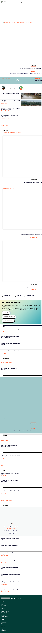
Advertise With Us (4, 612)
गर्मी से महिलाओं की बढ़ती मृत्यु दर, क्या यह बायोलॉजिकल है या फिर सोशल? (10, 575)
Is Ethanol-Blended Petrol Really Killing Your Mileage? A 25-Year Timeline (10, 330)
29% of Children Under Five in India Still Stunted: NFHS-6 (11, 498)
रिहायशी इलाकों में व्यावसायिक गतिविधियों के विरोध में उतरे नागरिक (9, 568)
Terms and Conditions (4, 616)
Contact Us (2, 604)
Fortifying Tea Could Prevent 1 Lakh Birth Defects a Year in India (12, 490)
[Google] (20, 598)
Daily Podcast (3, 631)
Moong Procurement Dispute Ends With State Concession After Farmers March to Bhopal (8, 439)
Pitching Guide (3, 626)
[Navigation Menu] (40, 2)
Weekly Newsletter (4, 622)
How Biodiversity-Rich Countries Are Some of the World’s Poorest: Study (9, 463)
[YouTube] (14, 598)
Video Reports (33, 179)
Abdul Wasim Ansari (5, 110)
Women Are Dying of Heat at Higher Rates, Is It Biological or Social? (9, 369)
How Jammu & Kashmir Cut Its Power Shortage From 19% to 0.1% (10, 474)
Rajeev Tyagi (4, 103)
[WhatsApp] (11, 598)
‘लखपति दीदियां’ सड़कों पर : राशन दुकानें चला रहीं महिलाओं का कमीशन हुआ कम (10, 553)
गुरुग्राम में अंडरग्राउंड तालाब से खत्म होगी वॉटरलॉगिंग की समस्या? (31, 80)
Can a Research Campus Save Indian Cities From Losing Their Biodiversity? (10, 456)
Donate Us (2, 623)
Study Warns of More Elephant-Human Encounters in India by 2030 (10, 351)
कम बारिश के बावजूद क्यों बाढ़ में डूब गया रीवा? (11, 526)
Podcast (24, 78)
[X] (16, 598)
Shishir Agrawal (5, 118)
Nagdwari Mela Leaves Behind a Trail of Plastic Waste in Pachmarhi (10, 101)
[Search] (21, 2)
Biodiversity (33, 65)
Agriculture (33, 423)
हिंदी (11, 523)
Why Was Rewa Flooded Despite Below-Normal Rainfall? (10, 93)
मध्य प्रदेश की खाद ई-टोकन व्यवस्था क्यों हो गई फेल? (33, 287)
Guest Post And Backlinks (5, 611)
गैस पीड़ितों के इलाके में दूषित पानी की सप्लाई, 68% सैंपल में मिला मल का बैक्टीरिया (10, 582)
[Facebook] (18, 598)
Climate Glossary (3, 630)
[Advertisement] (21, 12)
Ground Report (4, 440)
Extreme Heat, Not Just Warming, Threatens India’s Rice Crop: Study (10, 344)
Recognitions (3, 608)
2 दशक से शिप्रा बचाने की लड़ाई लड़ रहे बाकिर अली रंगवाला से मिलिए (10, 539)
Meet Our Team (3, 605)
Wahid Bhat (33, 71)
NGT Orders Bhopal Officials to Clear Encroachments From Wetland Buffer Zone (10, 337)
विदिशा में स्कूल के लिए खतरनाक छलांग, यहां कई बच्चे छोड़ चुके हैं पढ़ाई (10, 590)
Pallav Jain (33, 289)
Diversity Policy (3, 615)
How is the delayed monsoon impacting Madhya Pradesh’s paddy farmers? (9, 446)
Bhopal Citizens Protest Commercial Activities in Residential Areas (9, 116)
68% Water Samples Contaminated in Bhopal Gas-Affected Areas (9, 123)
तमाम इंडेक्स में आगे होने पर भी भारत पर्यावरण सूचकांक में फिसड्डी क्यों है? (10, 561)
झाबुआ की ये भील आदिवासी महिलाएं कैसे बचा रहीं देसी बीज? (9, 545)
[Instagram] (13, 598)
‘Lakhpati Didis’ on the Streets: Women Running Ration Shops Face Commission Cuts (10, 109)
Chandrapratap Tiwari (6, 95)
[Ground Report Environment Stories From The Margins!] (4, 2)
